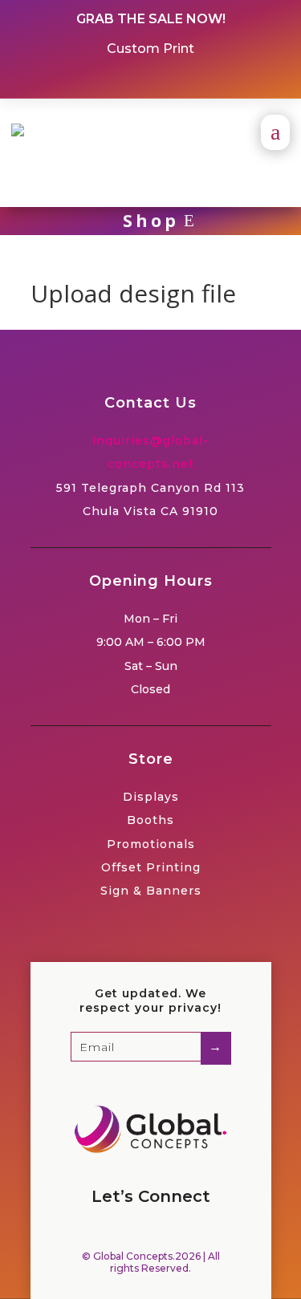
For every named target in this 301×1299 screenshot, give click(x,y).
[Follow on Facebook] (136, 79)
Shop (151, 220)
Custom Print (150, 48)
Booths (150, 820)
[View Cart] (38, 177)
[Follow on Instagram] (165, 79)
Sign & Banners (150, 890)
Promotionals (151, 844)
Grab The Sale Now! (151, 18)
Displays (151, 797)
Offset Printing (151, 867)
